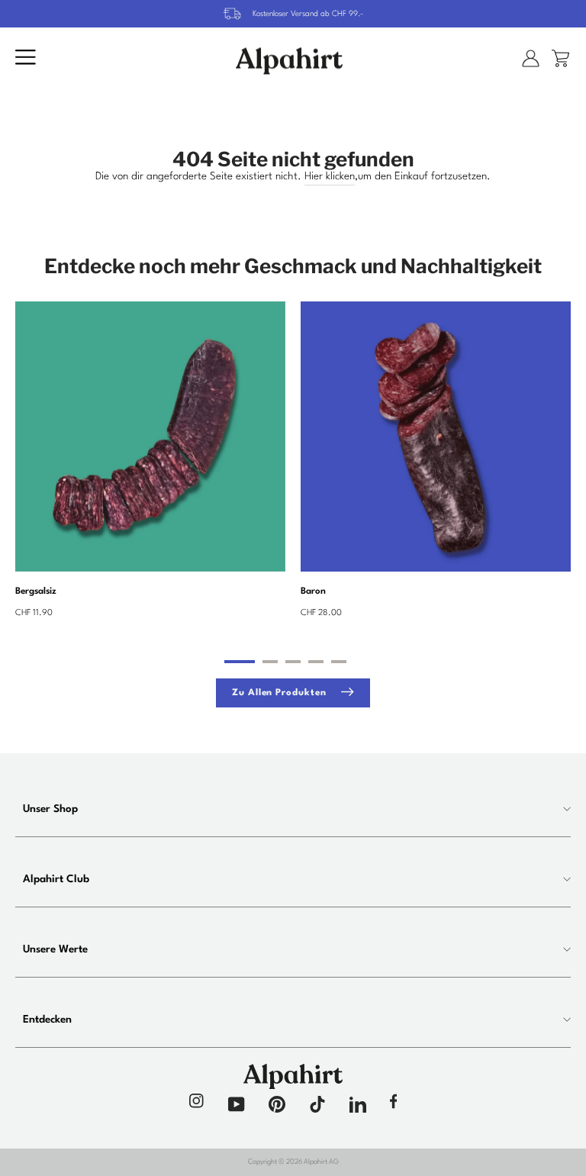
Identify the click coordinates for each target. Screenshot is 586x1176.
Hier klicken (329, 177)
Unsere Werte (55, 949)
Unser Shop (50, 809)
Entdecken (47, 1019)
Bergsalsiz (35, 591)
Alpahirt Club (56, 879)
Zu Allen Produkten (279, 693)
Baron (313, 591)
